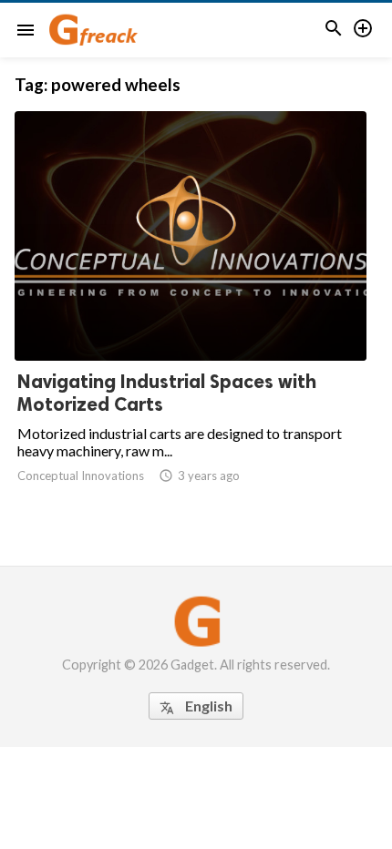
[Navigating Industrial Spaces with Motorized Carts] (190, 313)
